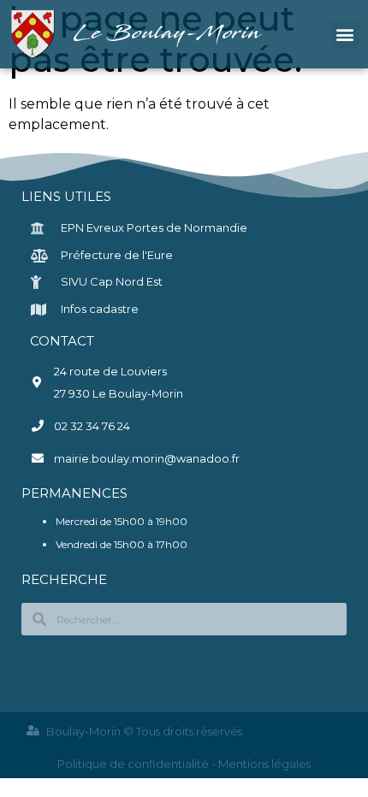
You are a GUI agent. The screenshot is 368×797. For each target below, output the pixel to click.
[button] (345, 34)
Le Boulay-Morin (168, 34)
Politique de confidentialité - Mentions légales (184, 763)
